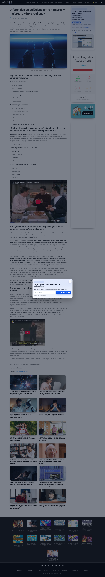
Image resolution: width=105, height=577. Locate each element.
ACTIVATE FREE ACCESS (63, 292)
